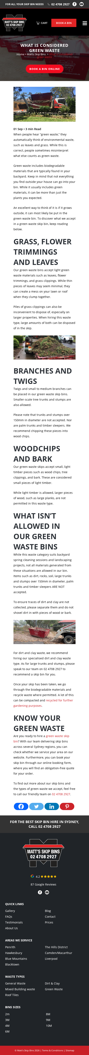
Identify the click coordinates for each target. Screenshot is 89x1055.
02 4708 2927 (60, 4)
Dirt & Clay (52, 983)
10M (49, 1026)
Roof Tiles (12, 995)
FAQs (8, 917)
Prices (49, 922)
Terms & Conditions (52, 1050)
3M (7, 1020)
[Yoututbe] (81, 4)
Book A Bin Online (44, 69)
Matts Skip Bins (36, 54)
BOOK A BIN (64, 23)
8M (48, 1014)
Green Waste (54, 989)
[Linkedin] (51, 806)
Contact (50, 917)
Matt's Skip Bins (25, 1050)
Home (20, 54)
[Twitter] (36, 806)
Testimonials (14, 922)
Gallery (10, 911)
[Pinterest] (67, 806)
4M (7, 1026)
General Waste (15, 983)
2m (7, 1014)
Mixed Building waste (20, 989)
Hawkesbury (13, 953)
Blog (48, 911)
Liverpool (51, 959)
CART (43, 23)
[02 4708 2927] (43, 866)
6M (7, 1031)
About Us (11, 928)
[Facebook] (74, 4)
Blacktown (12, 964)
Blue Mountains (16, 959)
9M (48, 1020)
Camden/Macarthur (58, 953)
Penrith (10, 947)
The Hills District (56, 947)
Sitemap (70, 1050)
